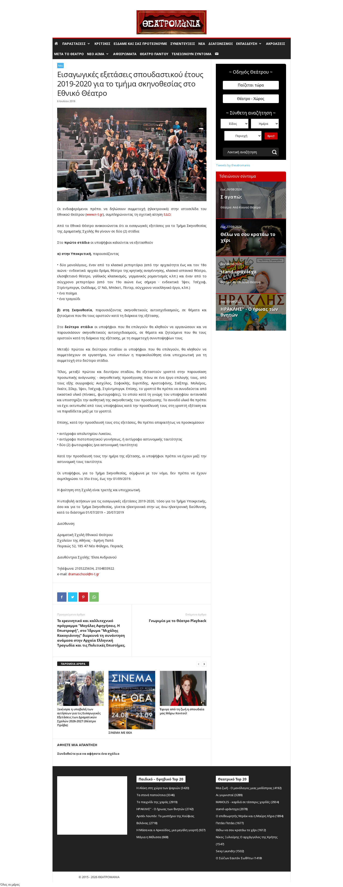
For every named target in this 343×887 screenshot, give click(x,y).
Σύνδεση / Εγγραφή (65, 3)
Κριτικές (102, 43)
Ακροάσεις (275, 43)
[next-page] (204, 664)
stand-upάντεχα (238, 272)
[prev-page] (198, 664)
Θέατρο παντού (154, 54)
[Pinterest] (83, 597)
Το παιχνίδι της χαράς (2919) (157, 802)
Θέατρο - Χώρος (250, 98)
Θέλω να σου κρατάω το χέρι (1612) (241, 830)
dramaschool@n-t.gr (83, 574)
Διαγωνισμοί (220, 43)
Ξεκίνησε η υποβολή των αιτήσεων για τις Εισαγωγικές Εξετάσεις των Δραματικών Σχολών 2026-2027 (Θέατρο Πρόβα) (79, 717)
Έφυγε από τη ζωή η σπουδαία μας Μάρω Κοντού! (182, 711)
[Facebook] (61, 597)
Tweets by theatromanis (233, 165)
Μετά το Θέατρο (69, 54)
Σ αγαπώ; (231, 197)
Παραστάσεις (74, 43)
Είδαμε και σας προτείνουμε (140, 43)
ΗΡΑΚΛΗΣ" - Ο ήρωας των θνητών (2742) (165, 809)
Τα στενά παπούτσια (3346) (155, 795)
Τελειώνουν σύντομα (191, 54)
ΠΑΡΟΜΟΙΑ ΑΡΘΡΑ (73, 663)
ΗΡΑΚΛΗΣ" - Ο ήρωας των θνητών (249, 312)
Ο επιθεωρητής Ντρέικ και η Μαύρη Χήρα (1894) (250, 816)
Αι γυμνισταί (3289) (229, 795)
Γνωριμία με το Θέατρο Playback (177, 620)
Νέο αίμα (95, 54)
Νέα (201, 43)
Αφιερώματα (124, 54)
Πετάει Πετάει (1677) (230, 823)
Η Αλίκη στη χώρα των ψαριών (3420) (162, 788)
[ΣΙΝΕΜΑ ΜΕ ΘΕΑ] (131, 700)
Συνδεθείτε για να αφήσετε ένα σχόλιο (88, 753)
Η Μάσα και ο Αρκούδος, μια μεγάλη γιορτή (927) (171, 830)
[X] (72, 597)
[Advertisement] (251, 363)
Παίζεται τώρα (251, 85)
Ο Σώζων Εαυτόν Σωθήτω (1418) (239, 858)
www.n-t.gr (94, 214)
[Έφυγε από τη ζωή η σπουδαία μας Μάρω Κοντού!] (183, 688)
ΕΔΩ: (167, 214)
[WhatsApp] (94, 597)
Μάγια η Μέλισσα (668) (152, 837)
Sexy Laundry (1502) (230, 851)
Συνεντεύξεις (182, 43)
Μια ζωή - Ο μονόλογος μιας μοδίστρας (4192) (249, 788)
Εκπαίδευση (246, 43)
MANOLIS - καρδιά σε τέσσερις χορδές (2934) (247, 802)
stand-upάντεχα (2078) (232, 809)
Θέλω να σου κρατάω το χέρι (247, 237)
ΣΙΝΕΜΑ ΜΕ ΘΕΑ (120, 732)
